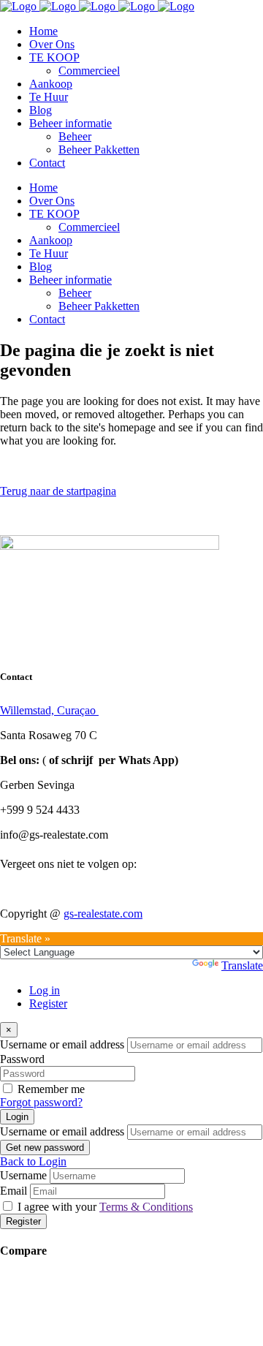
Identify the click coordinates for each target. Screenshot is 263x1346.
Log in (44, 990)
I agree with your (105, 1207)
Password (22, 1059)
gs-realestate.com (103, 913)
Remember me (51, 1089)
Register (48, 1003)
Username (23, 1175)
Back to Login (33, 1161)
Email (13, 1190)
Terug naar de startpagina (58, 491)
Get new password (45, 1147)
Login (17, 1116)
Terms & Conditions (146, 1207)
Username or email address (62, 1044)
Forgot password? (41, 1102)
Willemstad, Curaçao (49, 710)
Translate (242, 965)
